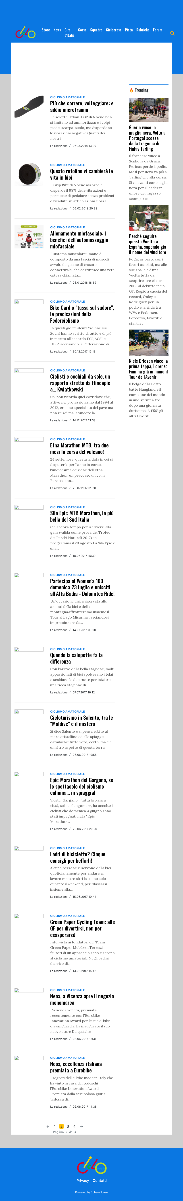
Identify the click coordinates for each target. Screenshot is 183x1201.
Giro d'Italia (69, 32)
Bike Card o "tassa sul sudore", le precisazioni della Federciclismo (82, 313)
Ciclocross (113, 30)
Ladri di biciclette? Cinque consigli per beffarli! (77, 857)
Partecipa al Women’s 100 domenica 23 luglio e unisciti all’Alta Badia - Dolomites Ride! (82, 587)
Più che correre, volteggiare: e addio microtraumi (82, 106)
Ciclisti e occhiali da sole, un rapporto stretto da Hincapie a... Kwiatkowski (80, 382)
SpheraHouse (99, 1192)
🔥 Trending (138, 90)
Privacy (83, 1180)
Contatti (100, 1180)
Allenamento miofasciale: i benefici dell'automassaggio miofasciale (79, 239)
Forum (157, 30)
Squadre (96, 30)
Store (46, 30)
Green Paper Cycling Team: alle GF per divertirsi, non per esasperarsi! (82, 928)
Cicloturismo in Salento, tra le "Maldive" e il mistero (81, 720)
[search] (172, 32)
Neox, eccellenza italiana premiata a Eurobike (76, 1067)
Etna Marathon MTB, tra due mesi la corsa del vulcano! (79, 448)
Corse (82, 30)
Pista (129, 30)
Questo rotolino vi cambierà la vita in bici (81, 174)
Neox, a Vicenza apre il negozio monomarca (82, 999)
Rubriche (143, 30)
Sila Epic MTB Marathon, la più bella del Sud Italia (82, 516)
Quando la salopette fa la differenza (76, 658)
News (57, 30)
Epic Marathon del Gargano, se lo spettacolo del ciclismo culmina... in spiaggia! (81, 786)
